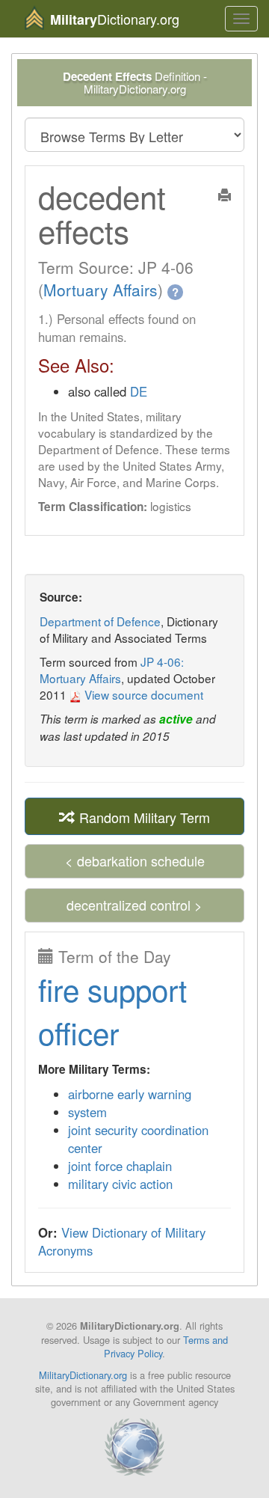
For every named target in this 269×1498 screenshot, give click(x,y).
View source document (142, 694)
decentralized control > (134, 904)
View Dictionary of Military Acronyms (121, 1241)
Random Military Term (142, 817)
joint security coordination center (138, 1139)
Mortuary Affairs (100, 289)
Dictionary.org (114, 19)
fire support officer (112, 1010)
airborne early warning (129, 1094)
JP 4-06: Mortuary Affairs (112, 669)
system (87, 1112)
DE (138, 391)
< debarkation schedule (135, 860)
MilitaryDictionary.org (83, 1375)
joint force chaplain (120, 1166)
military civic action (120, 1184)
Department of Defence (100, 621)
